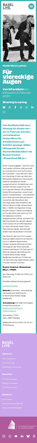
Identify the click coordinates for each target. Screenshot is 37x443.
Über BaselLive (9, 359)
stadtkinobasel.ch (10, 286)
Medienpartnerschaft (12, 367)
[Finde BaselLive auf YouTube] (15, 436)
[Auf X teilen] (21, 107)
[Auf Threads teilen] (9, 107)
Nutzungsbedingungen (12, 408)
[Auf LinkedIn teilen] (32, 107)
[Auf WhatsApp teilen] (26, 107)
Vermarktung (8, 363)
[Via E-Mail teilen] (4, 112)
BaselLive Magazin (10, 383)
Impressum (7, 399)
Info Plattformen (9, 387)
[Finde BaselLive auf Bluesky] (28, 436)
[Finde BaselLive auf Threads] (34, 436)
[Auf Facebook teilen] (15, 107)
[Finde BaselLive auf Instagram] (3, 436)
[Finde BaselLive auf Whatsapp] (9, 436)
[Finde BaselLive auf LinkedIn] (22, 436)
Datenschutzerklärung (12, 403)
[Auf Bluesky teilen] (4, 107)
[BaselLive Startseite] (8, 6)
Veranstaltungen (9, 379)
